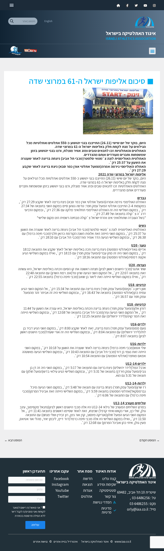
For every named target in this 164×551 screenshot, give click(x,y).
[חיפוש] (11, 21)
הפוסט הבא (13, 440)
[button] (11, 5)
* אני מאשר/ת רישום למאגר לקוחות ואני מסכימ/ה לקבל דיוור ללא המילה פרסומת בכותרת (28, 512)
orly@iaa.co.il (137, 509)
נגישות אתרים (40, 541)
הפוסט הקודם (150, 440)
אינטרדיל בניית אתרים (66, 541)
